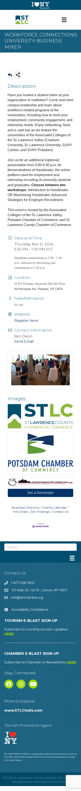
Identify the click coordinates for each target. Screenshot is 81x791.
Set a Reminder (40, 493)
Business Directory (26, 507)
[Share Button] (18, 74)
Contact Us (60, 511)
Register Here (26, 321)
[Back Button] (10, 75)
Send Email (24, 341)
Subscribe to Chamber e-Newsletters (40, 662)
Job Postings (39, 511)
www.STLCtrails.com (23, 710)
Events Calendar (54, 507)
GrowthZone (60, 781)
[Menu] (64, 19)
